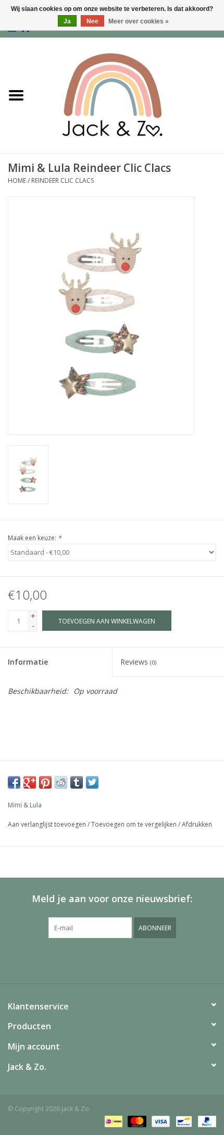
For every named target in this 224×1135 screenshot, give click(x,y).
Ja (67, 21)
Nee (92, 21)
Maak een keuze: (34, 537)
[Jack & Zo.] (128, 94)
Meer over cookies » (138, 21)
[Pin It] (45, 782)
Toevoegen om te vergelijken (134, 824)
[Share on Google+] (29, 782)
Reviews (138, 662)
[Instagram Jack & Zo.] (121, 959)
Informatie (28, 662)
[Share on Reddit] (61, 782)
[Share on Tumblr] (76, 782)
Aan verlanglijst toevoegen (47, 824)
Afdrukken (197, 824)
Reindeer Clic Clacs (62, 180)
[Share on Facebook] (14, 782)
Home (17, 180)
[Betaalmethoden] (112, 1120)
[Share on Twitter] (92, 782)
